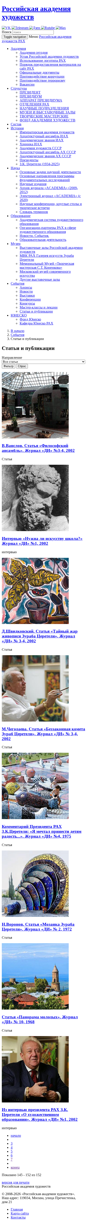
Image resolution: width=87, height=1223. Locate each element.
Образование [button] (21, 216)
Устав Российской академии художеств (49, 56)
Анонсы (26, 287)
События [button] (17, 283)
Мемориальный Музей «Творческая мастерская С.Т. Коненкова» (47, 265)
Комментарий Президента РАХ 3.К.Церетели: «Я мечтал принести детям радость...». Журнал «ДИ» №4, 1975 (41, 831)
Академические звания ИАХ (42, 140)
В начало (17, 331)
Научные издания (33, 184)
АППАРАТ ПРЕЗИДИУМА (41, 100)
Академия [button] (18, 48)
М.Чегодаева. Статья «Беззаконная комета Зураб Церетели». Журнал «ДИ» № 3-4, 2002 (43, 734)
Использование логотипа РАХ (43, 60)
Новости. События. (34, 236)
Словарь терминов (34, 212)
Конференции (30, 299)
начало (16, 1135)
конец (15, 1167)
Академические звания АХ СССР (45, 156)
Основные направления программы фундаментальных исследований (47, 178)
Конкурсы (27, 303)
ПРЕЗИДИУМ (31, 96)
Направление (12, 357)
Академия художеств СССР (41, 148)
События (17, 335)
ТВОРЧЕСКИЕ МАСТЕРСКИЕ (44, 116)
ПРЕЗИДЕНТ (30, 92)
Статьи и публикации (36, 311)
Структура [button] (19, 88)
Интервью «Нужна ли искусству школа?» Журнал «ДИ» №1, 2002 (42, 541)
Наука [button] (15, 168)
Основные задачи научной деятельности (50, 172)
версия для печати (15, 1182)
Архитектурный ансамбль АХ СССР (48, 152)
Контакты (18, 1217)
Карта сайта (20, 1213)
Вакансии (27, 84)
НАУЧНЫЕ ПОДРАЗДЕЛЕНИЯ (44, 108)
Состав (16, 124)
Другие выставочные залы (40, 279)
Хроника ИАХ (31, 144)
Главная (17, 1209)
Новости (26, 291)
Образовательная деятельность (43, 240)
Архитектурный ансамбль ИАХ (44, 136)
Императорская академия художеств (47, 132)
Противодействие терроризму (42, 80)
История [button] (17, 128)
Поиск (7, 32)
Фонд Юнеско (30, 319)
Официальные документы (39, 72)
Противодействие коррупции (42, 76)
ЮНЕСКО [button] (19, 315)
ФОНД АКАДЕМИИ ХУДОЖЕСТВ (47, 120)
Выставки (27, 295)
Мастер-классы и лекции (39, 307)
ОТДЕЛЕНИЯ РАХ (34, 104)
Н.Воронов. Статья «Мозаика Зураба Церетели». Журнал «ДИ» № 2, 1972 (38, 926)
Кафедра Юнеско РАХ (36, 323)
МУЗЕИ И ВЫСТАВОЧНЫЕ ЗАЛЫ (47, 112)
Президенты (29, 160)
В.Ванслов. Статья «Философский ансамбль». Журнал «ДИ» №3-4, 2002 (38, 448)
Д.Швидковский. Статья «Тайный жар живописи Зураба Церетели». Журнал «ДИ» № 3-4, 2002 (40, 636)
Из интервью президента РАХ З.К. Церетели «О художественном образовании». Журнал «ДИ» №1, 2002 (40, 1114)
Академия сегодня (34, 52)
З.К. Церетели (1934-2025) (40, 164)
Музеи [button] (16, 244)
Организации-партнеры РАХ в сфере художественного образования (48, 230)
